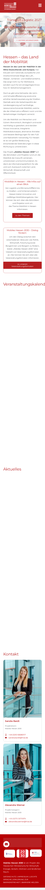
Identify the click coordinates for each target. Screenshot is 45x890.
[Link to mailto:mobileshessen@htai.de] (6, 844)
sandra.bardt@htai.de (18, 738)
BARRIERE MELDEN (30, 882)
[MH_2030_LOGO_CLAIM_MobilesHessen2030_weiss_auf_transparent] (10, 1)
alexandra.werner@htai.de (20, 822)
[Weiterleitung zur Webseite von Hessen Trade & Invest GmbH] (36, 853)
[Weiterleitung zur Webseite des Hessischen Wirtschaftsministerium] (9, 854)
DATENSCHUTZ (9, 877)
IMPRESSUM (23, 877)
